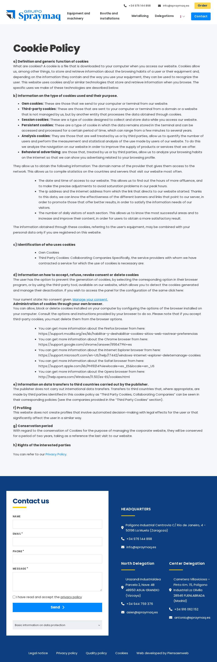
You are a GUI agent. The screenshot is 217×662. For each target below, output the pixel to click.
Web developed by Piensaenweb (162, 653)
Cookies (121, 653)
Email (17, 534)
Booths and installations (109, 16)
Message (19, 568)
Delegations (164, 16)
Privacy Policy (56, 454)
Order (202, 5)
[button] (57, 625)
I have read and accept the (49, 597)
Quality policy (96, 653)
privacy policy (71, 597)
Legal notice (38, 653)
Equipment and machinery (78, 16)
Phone (17, 551)
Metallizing (140, 16)
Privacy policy (66, 653)
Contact (200, 16)
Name (17, 516)
